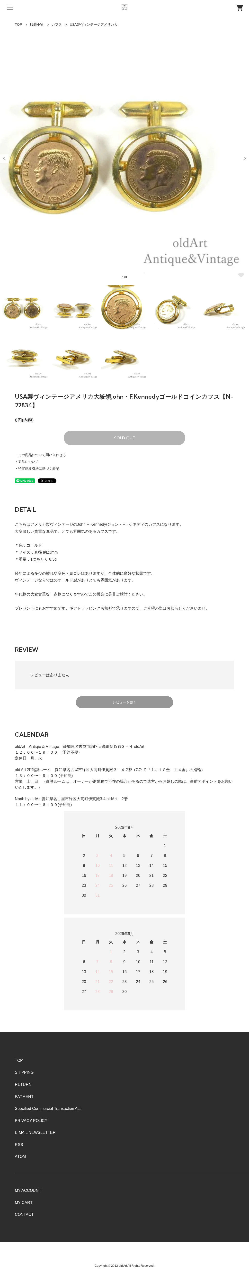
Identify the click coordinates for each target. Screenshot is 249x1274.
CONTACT (24, 1214)
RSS (19, 1145)
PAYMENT (24, 1097)
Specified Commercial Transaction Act (47, 1108)
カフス (57, 24)
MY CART (24, 1203)
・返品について (27, 462)
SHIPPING (24, 1072)
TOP (18, 24)
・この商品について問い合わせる (40, 455)
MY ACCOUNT (28, 1190)
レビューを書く (124, 702)
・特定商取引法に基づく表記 (37, 468)
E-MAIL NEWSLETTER (35, 1132)
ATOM (20, 1156)
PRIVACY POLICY (31, 1121)
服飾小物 (37, 24)
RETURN (23, 1084)
